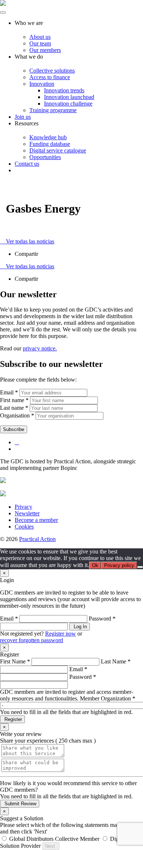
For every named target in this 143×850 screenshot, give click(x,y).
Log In (79, 626)
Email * (9, 392)
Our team (40, 43)
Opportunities (45, 157)
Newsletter (27, 513)
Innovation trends (64, 90)
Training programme (53, 110)
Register (12, 719)
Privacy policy (119, 565)
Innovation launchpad (69, 97)
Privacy (23, 507)
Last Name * (116, 661)
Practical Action (37, 539)
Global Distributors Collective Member (54, 839)
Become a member (36, 520)
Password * (102, 618)
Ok (95, 565)
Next (50, 846)
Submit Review (19, 803)
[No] (140, 567)
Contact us (27, 164)
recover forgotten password (31, 640)
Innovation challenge (68, 103)
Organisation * (17, 415)
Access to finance (49, 77)
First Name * (15, 661)
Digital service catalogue (57, 150)
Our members (45, 50)
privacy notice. (40, 348)
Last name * (14, 408)
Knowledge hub (48, 137)
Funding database (49, 144)
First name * (14, 400)
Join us (23, 117)
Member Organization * (107, 698)
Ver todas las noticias (29, 241)
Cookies (24, 526)
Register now (60, 633)
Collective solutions (52, 70)
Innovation (41, 84)
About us (40, 37)
